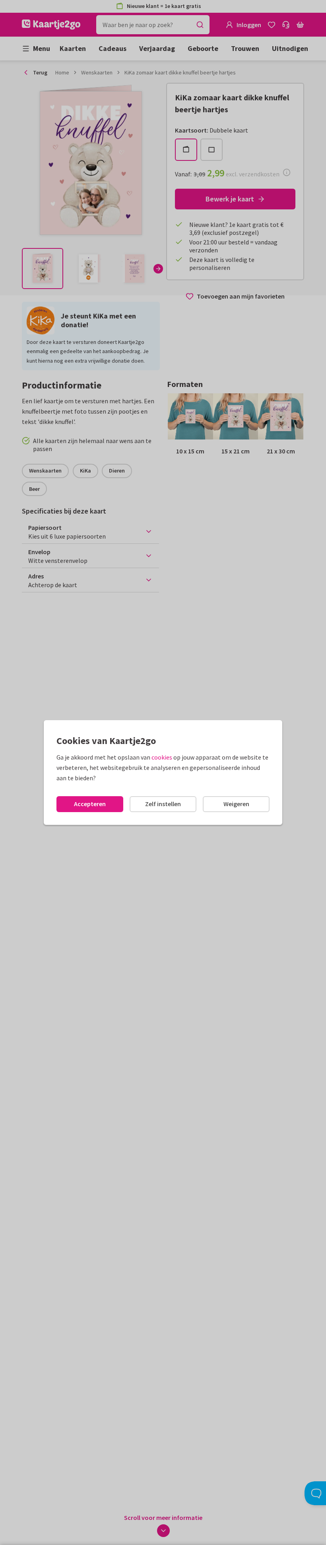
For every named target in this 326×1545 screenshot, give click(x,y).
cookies (161, 757)
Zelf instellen (163, 804)
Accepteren (90, 804)
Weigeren (236, 804)
